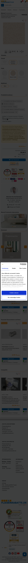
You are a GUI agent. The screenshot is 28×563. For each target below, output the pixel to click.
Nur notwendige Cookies (14, 297)
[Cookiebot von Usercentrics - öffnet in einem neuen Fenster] (20, 264)
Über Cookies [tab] (22, 268)
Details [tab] (14, 268)
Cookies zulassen (14, 292)
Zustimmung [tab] (5, 268)
